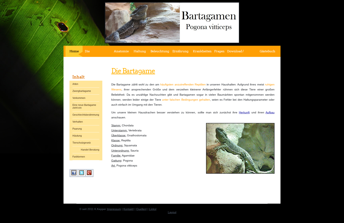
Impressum (114, 209)
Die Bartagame (133, 71)
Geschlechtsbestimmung (85, 114)
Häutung (77, 135)
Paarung (77, 128)
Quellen (141, 209)
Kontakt (128, 209)
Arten (75, 84)
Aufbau (270, 112)
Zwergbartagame (81, 91)
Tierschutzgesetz (81, 142)
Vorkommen (78, 98)
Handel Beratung (90, 149)
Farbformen (78, 156)
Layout (172, 212)
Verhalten (77, 121)
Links (152, 209)
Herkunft (244, 112)
